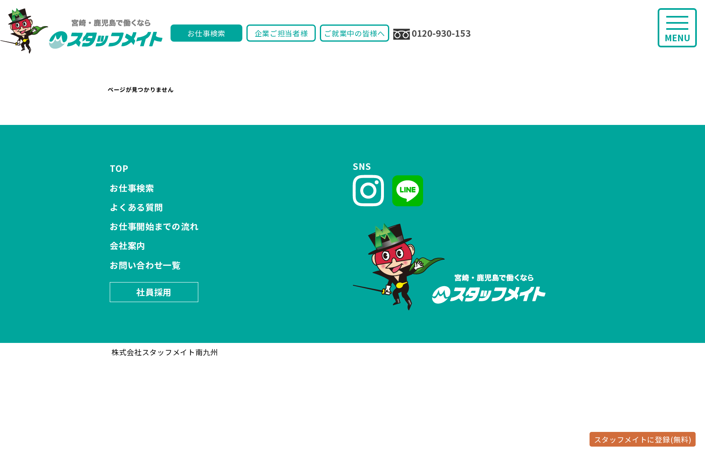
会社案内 (127, 245)
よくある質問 (136, 207)
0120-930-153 (441, 33)
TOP (119, 168)
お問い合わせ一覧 (145, 265)
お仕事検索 (206, 33)
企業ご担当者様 (281, 33)
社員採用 (154, 292)
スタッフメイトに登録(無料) (643, 439)
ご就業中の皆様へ (354, 33)
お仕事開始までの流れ (154, 226)
